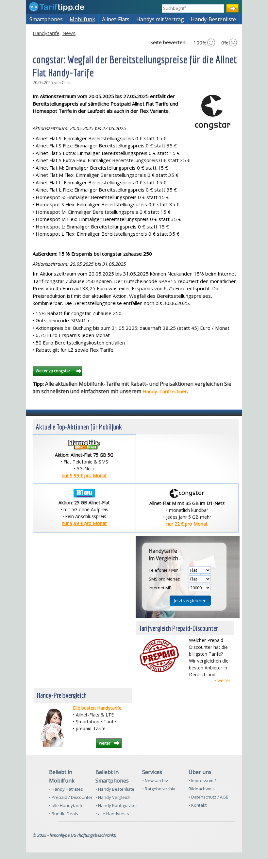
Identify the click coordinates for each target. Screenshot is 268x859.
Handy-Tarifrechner (164, 391)
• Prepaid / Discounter (70, 797)
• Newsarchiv (155, 780)
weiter (223, 680)
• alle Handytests (112, 814)
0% (224, 42)
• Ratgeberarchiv (158, 789)
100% (200, 42)
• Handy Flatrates (66, 789)
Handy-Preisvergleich (62, 695)
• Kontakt (198, 805)
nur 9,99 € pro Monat (84, 475)
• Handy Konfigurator (116, 805)
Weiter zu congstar (53, 370)
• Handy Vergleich (112, 797)
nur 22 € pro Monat (187, 524)
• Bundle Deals (63, 814)
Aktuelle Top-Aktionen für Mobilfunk (79, 427)
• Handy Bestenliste (114, 789)
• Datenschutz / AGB (208, 797)
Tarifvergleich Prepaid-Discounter (178, 628)
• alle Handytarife (66, 805)
